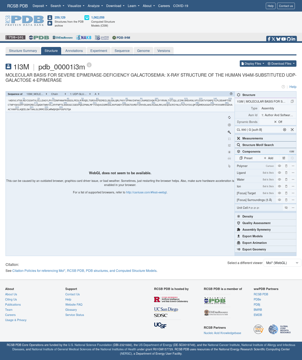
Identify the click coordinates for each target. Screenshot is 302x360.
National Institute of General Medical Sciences (61, 349)
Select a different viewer (245, 262)
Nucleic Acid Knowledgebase (222, 333)
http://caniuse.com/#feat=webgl (146, 192)
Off (280, 122)
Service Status (74, 315)
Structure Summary (23, 50)
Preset (248, 158)
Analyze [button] (94, 5)
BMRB (258, 309)
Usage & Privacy (16, 320)
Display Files (253, 63)
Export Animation (254, 243)
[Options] (293, 207)
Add (270, 158)
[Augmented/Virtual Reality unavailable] (229, 158)
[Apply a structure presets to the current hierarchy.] (292, 101)
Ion (255, 186)
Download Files (281, 63)
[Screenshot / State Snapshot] (229, 125)
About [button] (147, 5)
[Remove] (286, 165)
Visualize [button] (75, 5)
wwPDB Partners (266, 288)
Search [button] (56, 5)
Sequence (122, 50)
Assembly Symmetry (256, 229)
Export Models (252, 236)
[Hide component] (279, 165)
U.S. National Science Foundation (90, 345)
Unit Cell (248, 208)
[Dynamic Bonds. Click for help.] (247, 121)
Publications (13, 304)
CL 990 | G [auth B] (249, 129)
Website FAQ (73, 304)
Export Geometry (254, 249)
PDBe (257, 299)
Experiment (98, 50)
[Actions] (293, 165)
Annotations (74, 50)
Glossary (71, 309)
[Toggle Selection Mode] (229, 166)
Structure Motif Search (258, 145)
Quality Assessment (256, 223)
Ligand (255, 173)
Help (271, 6)
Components (268, 151)
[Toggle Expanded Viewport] (229, 139)
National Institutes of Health (118, 349)
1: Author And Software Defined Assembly (279, 115)
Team (9, 309)
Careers (164, 5)
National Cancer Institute (224, 345)
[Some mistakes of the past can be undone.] (292, 158)
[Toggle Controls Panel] (229, 132)
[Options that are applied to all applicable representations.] (284, 158)
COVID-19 (180, 5)
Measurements (252, 138)
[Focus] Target (255, 193)
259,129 (60, 17)
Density (247, 216)
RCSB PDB (17, 6)
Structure (51, 50)
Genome (143, 50)
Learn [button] (132, 5)
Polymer (255, 166)
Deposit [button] (39, 5)
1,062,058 (97, 17)
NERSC (126, 353)
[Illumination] (229, 152)
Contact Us (72, 294)
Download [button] (114, 5)
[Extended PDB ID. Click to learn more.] (89, 64)
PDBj (257, 304)
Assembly (268, 108)
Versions (163, 50)
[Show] (286, 207)
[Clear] (284, 129)
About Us (11, 294)
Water (255, 179)
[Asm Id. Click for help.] (247, 115)
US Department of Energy (155, 345)
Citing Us (11, 299)
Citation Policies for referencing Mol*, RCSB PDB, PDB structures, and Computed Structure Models (84, 270)
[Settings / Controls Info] (229, 145)
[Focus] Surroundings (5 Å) (255, 200)
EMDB (258, 315)
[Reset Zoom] (229, 117)
